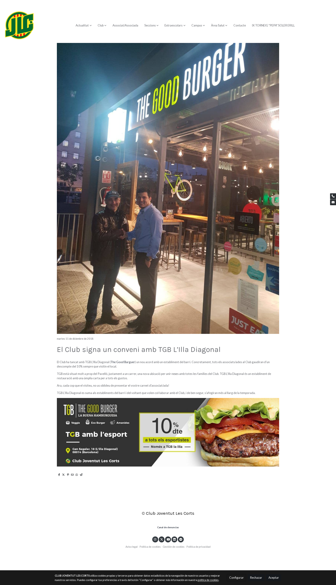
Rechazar (256, 577)
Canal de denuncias (168, 527)
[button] (84, 25)
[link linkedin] (174, 539)
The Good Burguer (123, 362)
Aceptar (273, 577)
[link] (19, 25)
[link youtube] (168, 539)
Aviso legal (131, 546)
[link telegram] (181, 539)
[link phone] (333, 196)
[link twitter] (162, 539)
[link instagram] (155, 539)
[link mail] (333, 202)
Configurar (236, 577)
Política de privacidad (198, 546)
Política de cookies (150, 546)
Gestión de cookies (173, 546)
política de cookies (208, 580)
